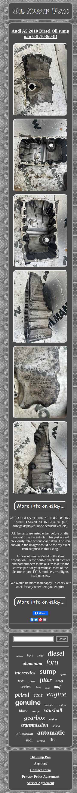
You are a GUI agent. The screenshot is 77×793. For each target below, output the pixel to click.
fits (52, 739)
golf (57, 686)
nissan (19, 656)
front (30, 655)
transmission (34, 725)
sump (48, 671)
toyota (41, 740)
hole (21, 681)
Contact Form (40, 770)
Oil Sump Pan (40, 757)
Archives (40, 763)
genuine (28, 703)
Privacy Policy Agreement (40, 776)
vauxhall (53, 710)
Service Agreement (40, 783)
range (36, 711)
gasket (53, 719)
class (32, 681)
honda (56, 726)
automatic (51, 732)
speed (63, 674)
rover (47, 688)
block (23, 711)
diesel (56, 653)
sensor (49, 705)
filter (46, 680)
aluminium (24, 734)
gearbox (34, 717)
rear (38, 695)
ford (52, 662)
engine (56, 694)
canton (62, 705)
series (26, 686)
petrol (22, 694)
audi (29, 740)
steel (59, 681)
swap (40, 655)
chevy (38, 687)
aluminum (32, 663)
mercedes (25, 672)
